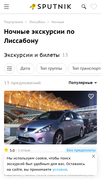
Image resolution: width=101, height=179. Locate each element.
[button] (9, 68)
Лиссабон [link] (37, 22)
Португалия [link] (13, 22)
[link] (6, 6)
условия (60, 169)
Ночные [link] (57, 22)
